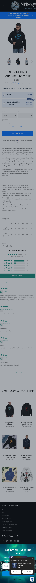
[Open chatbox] (32, 579)
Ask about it (27, 572)
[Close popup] (33, 558)
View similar (16, 572)
